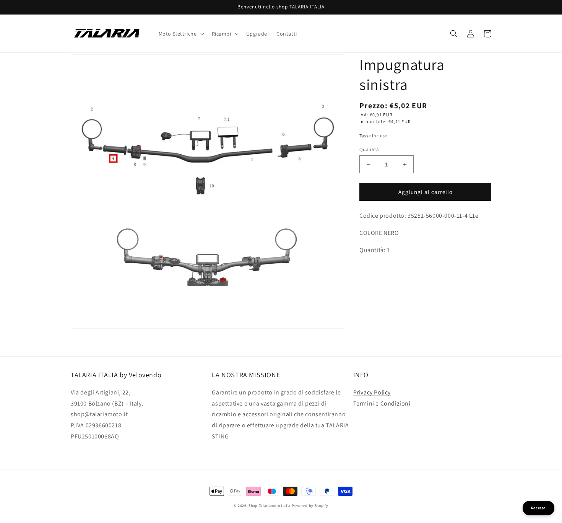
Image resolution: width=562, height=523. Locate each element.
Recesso (538, 507)
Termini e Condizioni (382, 403)
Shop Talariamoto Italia (270, 505)
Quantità (369, 149)
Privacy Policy (372, 392)
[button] (180, 34)
